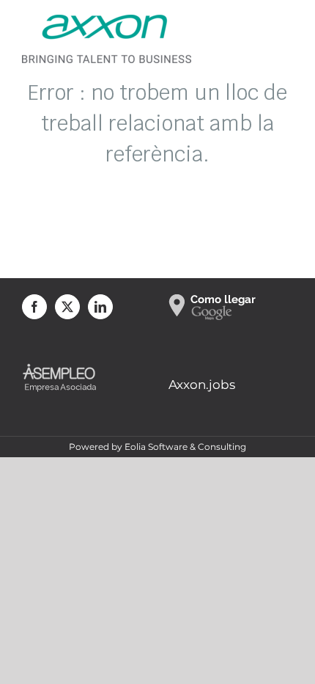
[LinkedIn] (100, 306)
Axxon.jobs (201, 384)
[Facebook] (34, 306)
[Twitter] (67, 306)
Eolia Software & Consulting (185, 446)
